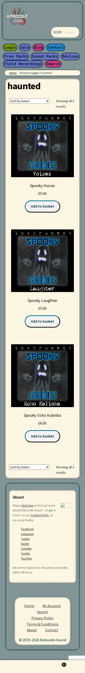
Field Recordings (23, 63)
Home (12, 73)
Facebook (27, 529)
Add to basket (42, 206)
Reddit (25, 544)
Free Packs (16, 56)
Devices (70, 56)
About (32, 630)
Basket (52, 663)
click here (27, 505)
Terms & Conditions (43, 624)
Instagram (27, 534)
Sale (25, 47)
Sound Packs (45, 56)
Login (10, 47)
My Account (51, 605)
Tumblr (25, 553)
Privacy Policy (42, 618)
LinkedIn (26, 548)
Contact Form (40, 515)
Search (53, 63)
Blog (38, 47)
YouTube (26, 558)
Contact (55, 47)
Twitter (25, 539)
